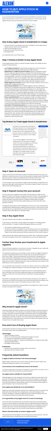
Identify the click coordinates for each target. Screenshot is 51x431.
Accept (45, 429)
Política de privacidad (23, 420)
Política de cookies (22, 422)
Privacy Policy (17, 429)
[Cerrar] (49, 429)
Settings (39, 429)
